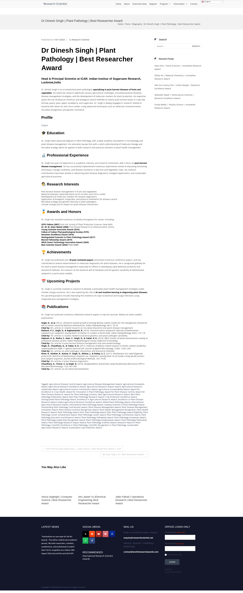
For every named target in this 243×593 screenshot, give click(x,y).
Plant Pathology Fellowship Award (97, 417)
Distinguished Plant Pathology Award (58, 399)
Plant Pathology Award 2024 (98, 412)
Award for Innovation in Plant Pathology (85, 391)
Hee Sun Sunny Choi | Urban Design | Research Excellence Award (177, 87)
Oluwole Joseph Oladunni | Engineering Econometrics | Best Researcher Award (130, 500)
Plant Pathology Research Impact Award (67, 422)
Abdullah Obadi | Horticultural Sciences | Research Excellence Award (174, 97)
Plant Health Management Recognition (117, 409)
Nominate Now (139, 4)
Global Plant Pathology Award (116, 402)
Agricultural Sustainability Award (114, 389)
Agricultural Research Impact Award (104, 386)
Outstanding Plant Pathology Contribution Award (64, 407)
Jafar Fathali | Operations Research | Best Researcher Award (94, 500)
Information (179, 4)
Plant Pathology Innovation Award (130, 417)
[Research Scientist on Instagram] (112, 534)
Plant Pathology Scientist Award (101, 422)
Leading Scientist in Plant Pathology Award (124, 404)
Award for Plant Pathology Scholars (80, 394)
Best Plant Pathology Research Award (86, 397)
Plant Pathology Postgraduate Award (103, 420)
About (127, 4)
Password (174, 543)
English (207, 2)
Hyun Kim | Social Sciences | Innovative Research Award (178, 67)
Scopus (44, 125)
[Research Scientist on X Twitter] (85, 534)
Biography (137, 24)
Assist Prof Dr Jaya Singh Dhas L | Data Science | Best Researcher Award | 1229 (83, 448)
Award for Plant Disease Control (120, 391)
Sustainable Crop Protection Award (85, 427)
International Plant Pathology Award (86, 404)
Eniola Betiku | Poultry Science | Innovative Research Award (175, 106)
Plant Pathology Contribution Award (123, 414)
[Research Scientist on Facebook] (92, 541)
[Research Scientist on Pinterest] (105, 534)
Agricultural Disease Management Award (102, 384)
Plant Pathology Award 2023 (71, 412)
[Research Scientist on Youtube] (99, 534)
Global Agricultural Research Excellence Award (80, 402)
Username (175, 532)
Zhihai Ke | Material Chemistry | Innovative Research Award (175, 77)
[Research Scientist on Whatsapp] (85, 541)
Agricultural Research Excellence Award (67, 386)
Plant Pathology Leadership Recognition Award (63, 420)
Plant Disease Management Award (104, 407)
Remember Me (174, 554)
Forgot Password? (173, 572)
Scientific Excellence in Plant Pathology (69, 425)
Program (164, 4)
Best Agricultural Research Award (114, 394)
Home (118, 4)
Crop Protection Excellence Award (121, 397)
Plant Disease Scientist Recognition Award (78, 409)
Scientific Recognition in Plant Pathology (107, 425)
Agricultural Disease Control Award (65, 384)
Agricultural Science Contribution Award (78, 389)
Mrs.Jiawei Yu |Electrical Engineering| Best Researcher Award (55, 500)
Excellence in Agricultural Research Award (97, 399)
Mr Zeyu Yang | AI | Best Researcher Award (123, 454)
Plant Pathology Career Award (92, 414)
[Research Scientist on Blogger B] (92, 534)
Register (153, 4)
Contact (193, 4)
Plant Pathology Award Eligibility (127, 412)
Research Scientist (55, 4)
